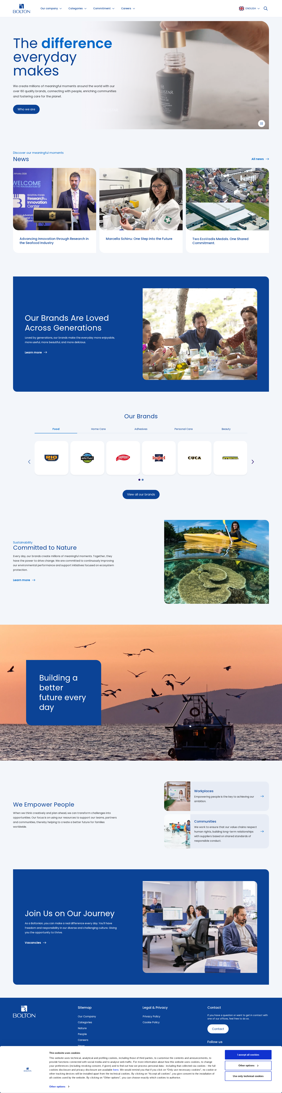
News (81, 1046)
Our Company (87, 1016)
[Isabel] (159, 458)
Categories (85, 1022)
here (115, 1069)
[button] (51, 8)
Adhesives (140, 429)
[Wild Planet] (87, 458)
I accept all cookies (248, 1054)
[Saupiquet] (123, 458)
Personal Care (183, 429)
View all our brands (141, 494)
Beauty (226, 429)
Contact (218, 1029)
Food (56, 429)
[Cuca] (195, 458)
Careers (83, 1040)
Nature (82, 1028)
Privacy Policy (151, 1016)
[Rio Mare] (51, 458)
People (82, 1034)
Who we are (26, 109)
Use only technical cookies (248, 1076)
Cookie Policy (151, 1022)
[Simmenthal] (230, 458)
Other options (57, 1086)
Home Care (98, 429)
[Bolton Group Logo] (21, 8)
